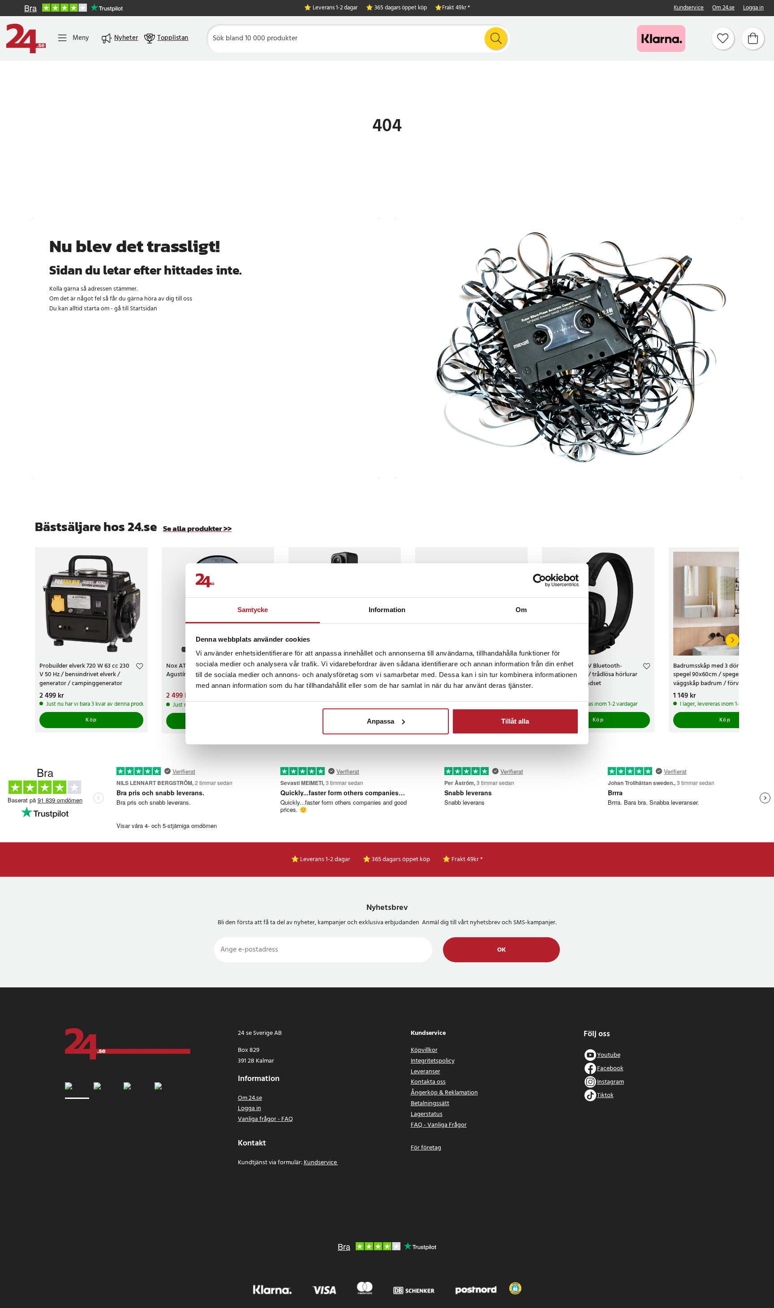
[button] (515, 1288)
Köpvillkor (424, 1050)
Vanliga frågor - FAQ (265, 1119)
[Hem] (26, 38)
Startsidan (143, 309)
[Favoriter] (723, 38)
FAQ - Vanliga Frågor (439, 1125)
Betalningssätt (430, 1103)
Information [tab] (387, 609)
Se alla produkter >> (197, 528)
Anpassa (380, 721)
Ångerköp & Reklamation (444, 1093)
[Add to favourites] (139, 667)
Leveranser (425, 1072)
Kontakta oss (428, 1082)
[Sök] (496, 38)
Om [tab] (521, 609)
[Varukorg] (753, 38)
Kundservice (689, 8)
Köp (91, 720)
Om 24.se (723, 8)
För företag (426, 1148)
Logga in (753, 8)
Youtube (608, 1055)
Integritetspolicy (433, 1061)
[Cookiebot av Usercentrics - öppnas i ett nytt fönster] (539, 580)
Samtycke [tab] (252, 609)
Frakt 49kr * (456, 8)
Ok (501, 950)
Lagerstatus (427, 1114)
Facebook (610, 1069)
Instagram (610, 1082)
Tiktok (605, 1095)
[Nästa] (732, 640)
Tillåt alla (515, 721)
